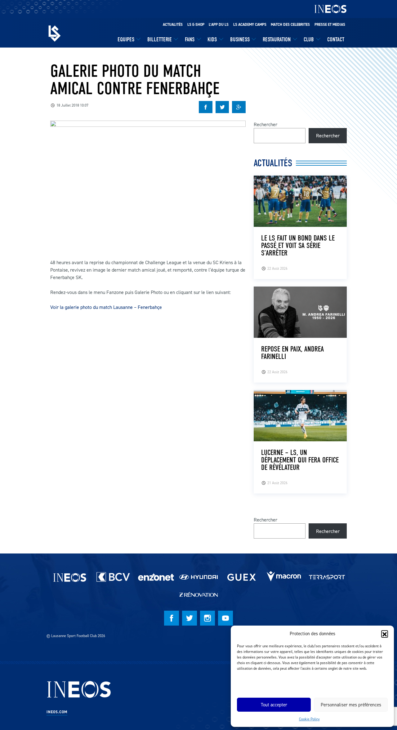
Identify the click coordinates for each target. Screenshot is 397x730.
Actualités (173, 24)
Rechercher (265, 124)
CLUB (309, 39)
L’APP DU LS (219, 24)
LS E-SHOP (195, 24)
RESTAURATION (277, 39)
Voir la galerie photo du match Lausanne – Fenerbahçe (106, 307)
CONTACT (335, 39)
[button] (384, 634)
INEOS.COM (57, 711)
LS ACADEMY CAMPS (249, 24)
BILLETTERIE (159, 39)
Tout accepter (274, 705)
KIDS (212, 39)
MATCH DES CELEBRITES (290, 24)
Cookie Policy (309, 719)
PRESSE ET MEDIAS (329, 24)
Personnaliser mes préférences (351, 705)
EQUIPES (126, 39)
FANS (189, 39)
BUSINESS (240, 39)
